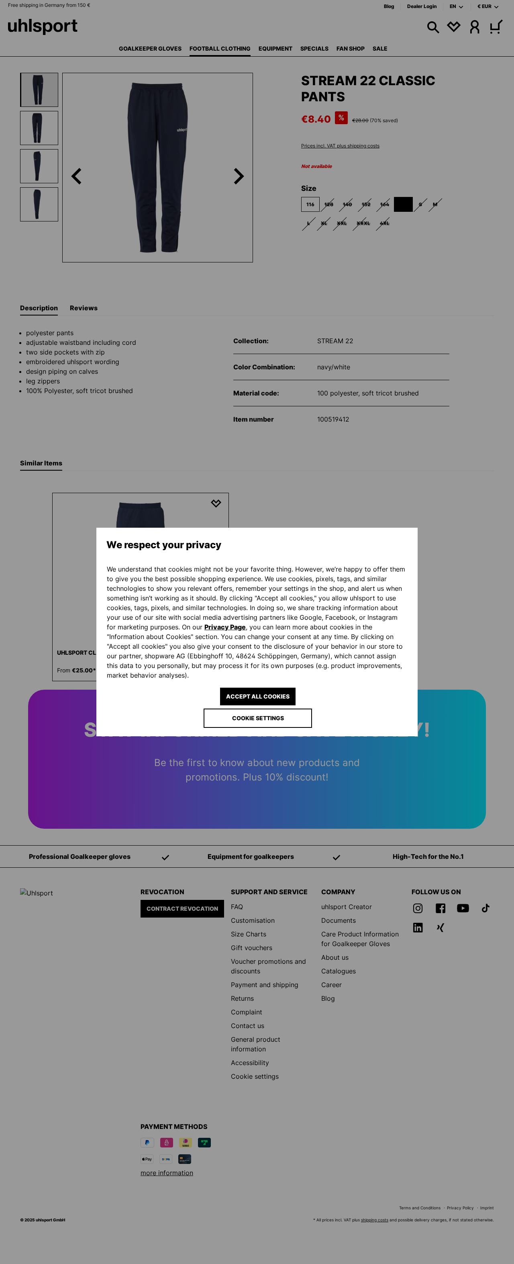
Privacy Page (225, 627)
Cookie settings (258, 718)
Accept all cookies (258, 696)
